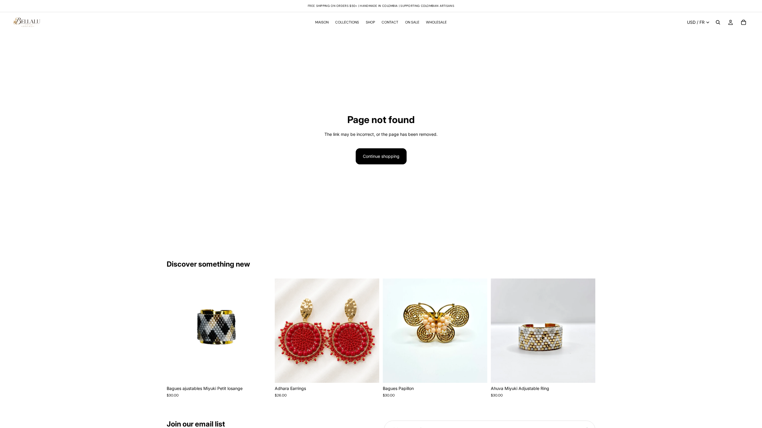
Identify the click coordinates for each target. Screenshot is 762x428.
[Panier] (743, 22)
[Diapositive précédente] (284, 330)
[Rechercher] (717, 22)
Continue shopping (381, 156)
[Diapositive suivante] (370, 330)
